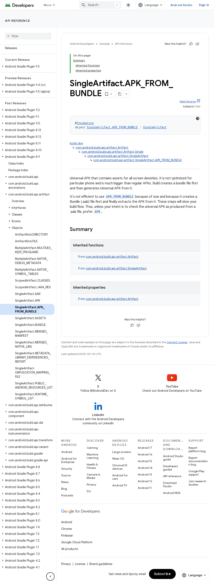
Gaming (92, 448)
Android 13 (145, 474)
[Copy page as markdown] (120, 94)
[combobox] (100, 5)
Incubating (85, 123)
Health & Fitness (92, 466)
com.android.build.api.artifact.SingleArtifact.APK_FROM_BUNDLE (137, 160)
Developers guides (170, 467)
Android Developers (82, 44)
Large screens (121, 452)
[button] (27, 66)
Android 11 (145, 488)
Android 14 (145, 468)
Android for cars (120, 477)
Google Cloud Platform (76, 542)
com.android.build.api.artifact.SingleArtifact (117, 156)
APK (97, 212)
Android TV (119, 485)
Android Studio (181, 5)
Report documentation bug (198, 461)
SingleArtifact (155, 127)
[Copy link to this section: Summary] (97, 229)
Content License (177, 342)
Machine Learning (92, 456)
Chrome (66, 529)
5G (89, 491)
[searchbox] (28, 36)
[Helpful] (191, 44)
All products (69, 549)
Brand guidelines (100, 564)
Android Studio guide (173, 457)
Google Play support (196, 472)
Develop (104, 44)
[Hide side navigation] (50, 576)
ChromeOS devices (119, 467)
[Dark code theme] (197, 118)
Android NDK (171, 493)
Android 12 (145, 481)
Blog (64, 489)
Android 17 (145, 448)
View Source (188, 101)
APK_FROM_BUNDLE (119, 197)
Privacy (91, 484)
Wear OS (118, 458)
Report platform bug (197, 449)
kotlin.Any (76, 143)
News (65, 482)
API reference (17, 21)
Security (66, 469)
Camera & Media (93, 476)
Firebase (67, 535)
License (80, 564)
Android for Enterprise (69, 460)
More (47, 5)
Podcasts (67, 495)
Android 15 (145, 461)
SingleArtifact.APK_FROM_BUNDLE (112, 127)
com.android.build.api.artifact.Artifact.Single (112, 152)
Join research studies (197, 482)
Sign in (204, 5)
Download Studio (170, 484)
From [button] (108, 257)
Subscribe (162, 574)
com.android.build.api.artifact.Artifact (102, 147)
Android (66, 452)
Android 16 (145, 454)
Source (66, 475)
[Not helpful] (197, 44)
